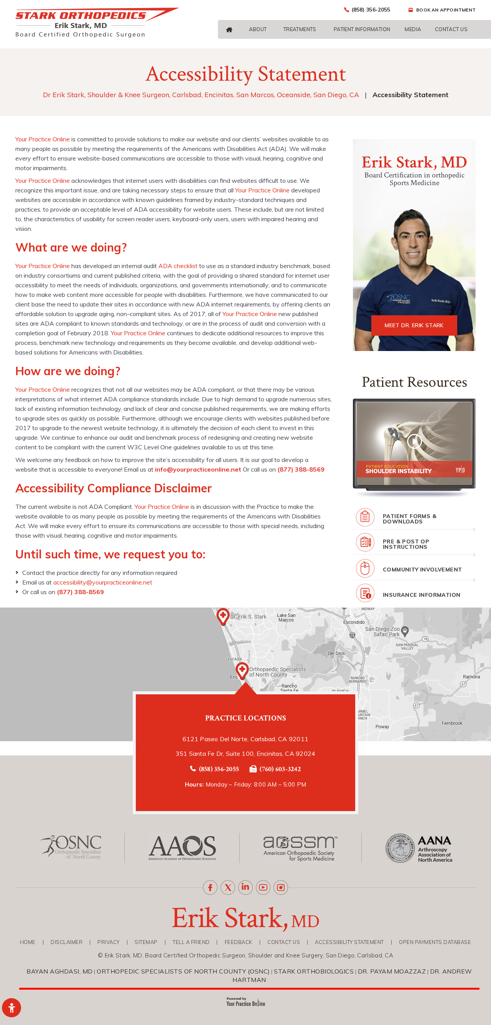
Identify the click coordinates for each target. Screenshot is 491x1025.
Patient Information (362, 29)
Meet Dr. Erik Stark (414, 325)
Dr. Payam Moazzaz (392, 971)
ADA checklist (178, 266)
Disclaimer (66, 942)
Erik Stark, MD (414, 162)
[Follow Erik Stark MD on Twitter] (228, 887)
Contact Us (451, 29)
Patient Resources (414, 382)
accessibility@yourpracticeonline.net (102, 582)
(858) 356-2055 (371, 10)
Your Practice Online (42, 139)
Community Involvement (422, 569)
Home (28, 942)
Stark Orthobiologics (314, 971)
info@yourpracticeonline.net (198, 469)
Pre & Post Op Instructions (406, 544)
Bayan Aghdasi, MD (59, 971)
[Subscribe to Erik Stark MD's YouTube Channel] (263, 887)
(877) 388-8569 (301, 469)
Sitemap (146, 942)
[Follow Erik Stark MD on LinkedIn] (245, 887)
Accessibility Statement (349, 942)
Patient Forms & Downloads (410, 519)
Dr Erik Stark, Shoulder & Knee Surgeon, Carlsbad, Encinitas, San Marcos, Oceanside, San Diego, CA (201, 94)
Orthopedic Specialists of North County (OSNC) (183, 971)
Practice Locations (245, 718)
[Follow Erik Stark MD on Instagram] (281, 887)
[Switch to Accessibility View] (11, 1007)
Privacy (108, 942)
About (258, 29)
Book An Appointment (446, 10)
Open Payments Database (435, 942)
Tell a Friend (191, 942)
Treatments (299, 29)
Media (413, 29)
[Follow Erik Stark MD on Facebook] (210, 887)
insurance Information (421, 594)
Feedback (238, 942)
